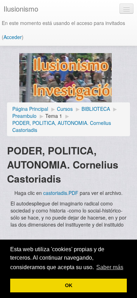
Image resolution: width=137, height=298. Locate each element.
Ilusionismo (21, 9)
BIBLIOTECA (95, 108)
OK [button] (68, 285)
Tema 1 (53, 115)
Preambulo (24, 115)
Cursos (65, 108)
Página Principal (30, 108)
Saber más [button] (109, 267)
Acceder (13, 36)
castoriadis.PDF (60, 192)
